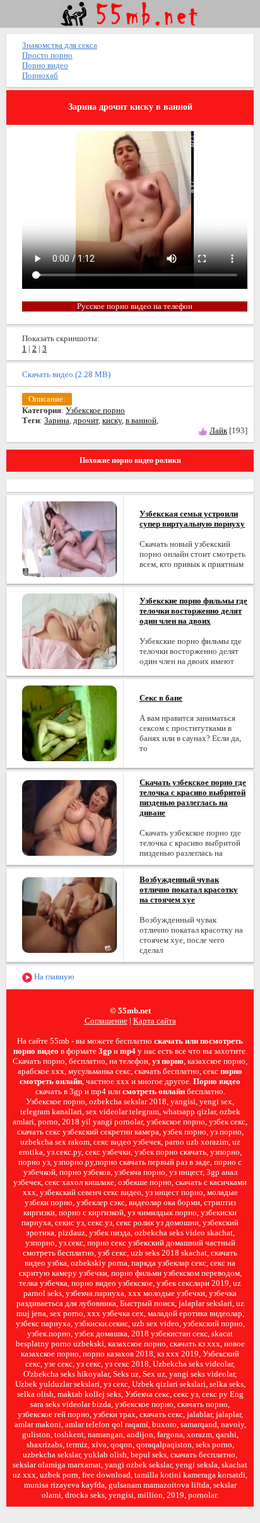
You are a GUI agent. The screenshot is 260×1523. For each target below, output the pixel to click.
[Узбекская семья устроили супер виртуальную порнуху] (69, 538)
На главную (53, 976)
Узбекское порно (95, 410)
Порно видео (45, 65)
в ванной (141, 420)
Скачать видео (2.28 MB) (66, 374)
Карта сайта (154, 1020)
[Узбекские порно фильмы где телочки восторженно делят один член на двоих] (69, 630)
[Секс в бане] (69, 722)
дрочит (85, 420)
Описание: (47, 399)
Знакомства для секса (59, 45)
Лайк (218, 430)
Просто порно (47, 55)
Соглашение (106, 1020)
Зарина (56, 420)
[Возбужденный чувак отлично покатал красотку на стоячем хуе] (69, 914)
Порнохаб (40, 75)
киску (112, 420)
